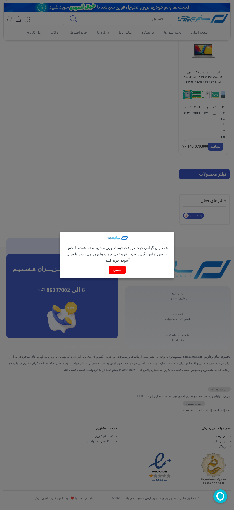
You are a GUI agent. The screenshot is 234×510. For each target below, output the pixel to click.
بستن (117, 270)
